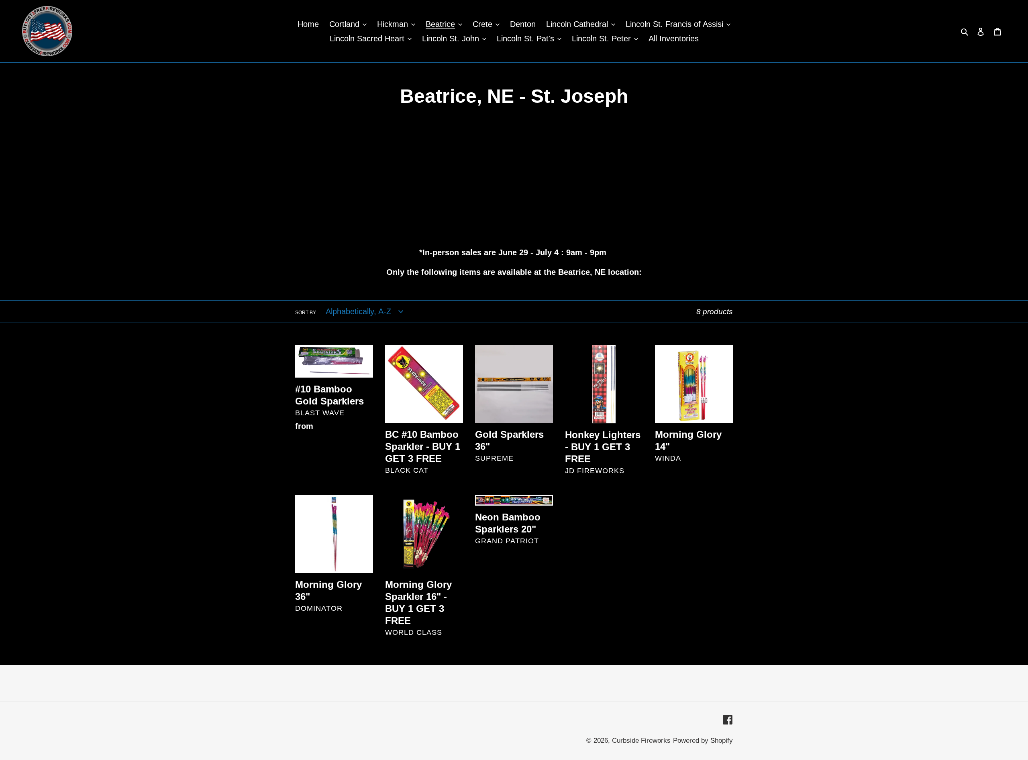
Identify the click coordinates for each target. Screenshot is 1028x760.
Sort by (305, 312)
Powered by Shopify (703, 740)
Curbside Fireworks (641, 740)
